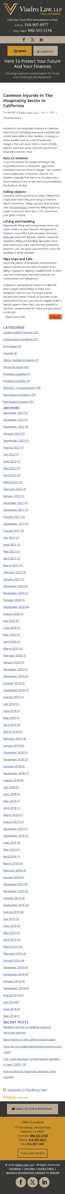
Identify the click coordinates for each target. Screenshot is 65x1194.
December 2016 (13, 829)
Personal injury (18, 207)
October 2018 (12, 766)
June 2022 (9, 461)
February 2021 (12, 572)
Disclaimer (15, 1168)
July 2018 (9, 787)
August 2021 (11, 531)
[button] (19, 51)
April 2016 (9, 856)
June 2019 (9, 711)
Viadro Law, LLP (28, 112)
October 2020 (12, 600)
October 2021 (12, 517)
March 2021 (11, 565)
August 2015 (11, 912)
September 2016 (14, 836)
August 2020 (11, 614)
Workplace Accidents (16, 395)
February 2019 (12, 739)
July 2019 (9, 704)
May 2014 (9, 1016)
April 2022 (9, 475)
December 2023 (13, 413)
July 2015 (9, 919)
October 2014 (12, 981)
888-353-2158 (40, 30)
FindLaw (54, 1172)
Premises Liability (14, 374)
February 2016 (12, 870)
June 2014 (9, 1009)
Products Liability (14, 381)
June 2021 (9, 544)
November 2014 (13, 974)
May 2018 (9, 801)
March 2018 (11, 815)
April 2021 (9, 558)
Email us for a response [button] (34, 1109)
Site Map (29, 1168)
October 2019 (12, 683)
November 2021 (13, 510)
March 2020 (11, 648)
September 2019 (14, 690)
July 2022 (9, 454)
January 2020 (11, 662)
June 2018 (9, 794)
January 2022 (11, 496)
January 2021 (11, 579)
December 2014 (13, 967)
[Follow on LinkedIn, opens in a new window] (41, 39)
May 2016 (9, 850)
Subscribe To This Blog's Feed (27, 1090)
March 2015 (11, 947)
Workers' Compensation (19, 388)
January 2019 (11, 746)
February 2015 (12, 954)
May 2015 (9, 933)
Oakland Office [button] (32, 1153)
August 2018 (11, 780)
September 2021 (14, 524)
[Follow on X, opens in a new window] (32, 39)
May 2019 (9, 718)
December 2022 (13, 420)
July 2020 (9, 621)
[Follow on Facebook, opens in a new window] (24, 39)
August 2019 (11, 697)
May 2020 (9, 635)
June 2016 (9, 843)
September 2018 (14, 773)
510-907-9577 (36, 24)
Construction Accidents (18, 339)
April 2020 (9, 642)
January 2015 (11, 960)
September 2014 (14, 988)
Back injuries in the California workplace (29, 1039)
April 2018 (9, 808)
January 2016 (11, 877)
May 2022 (9, 468)
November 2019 (13, 676)
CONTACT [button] (47, 52)
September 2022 (14, 440)
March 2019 (11, 732)
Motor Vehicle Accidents (18, 360)
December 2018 (13, 752)
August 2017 (11, 822)
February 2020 (12, 655)
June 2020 (9, 628)
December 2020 (13, 586)
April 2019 (9, 725)
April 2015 (9, 940)
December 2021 (13, 503)
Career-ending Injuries (18, 332)
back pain (8, 237)
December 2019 (13, 669)
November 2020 (13, 593)
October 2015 (12, 898)
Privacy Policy (46, 1168)
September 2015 (14, 905)
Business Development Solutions (25, 1172)
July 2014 (9, 1002)
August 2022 (11, 447)
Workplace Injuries (15, 402)
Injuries (8, 353)
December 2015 (13, 884)
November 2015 (13, 891)
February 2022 (12, 489)
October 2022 (12, 434)
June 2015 (9, 926)
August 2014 (11, 995)
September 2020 (14, 607)
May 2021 (9, 551)
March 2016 (11, 863)
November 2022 (13, 427)
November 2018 (13, 759)
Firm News (10, 346)
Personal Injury (12, 117)
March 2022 (11, 482)
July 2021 (9, 538)
